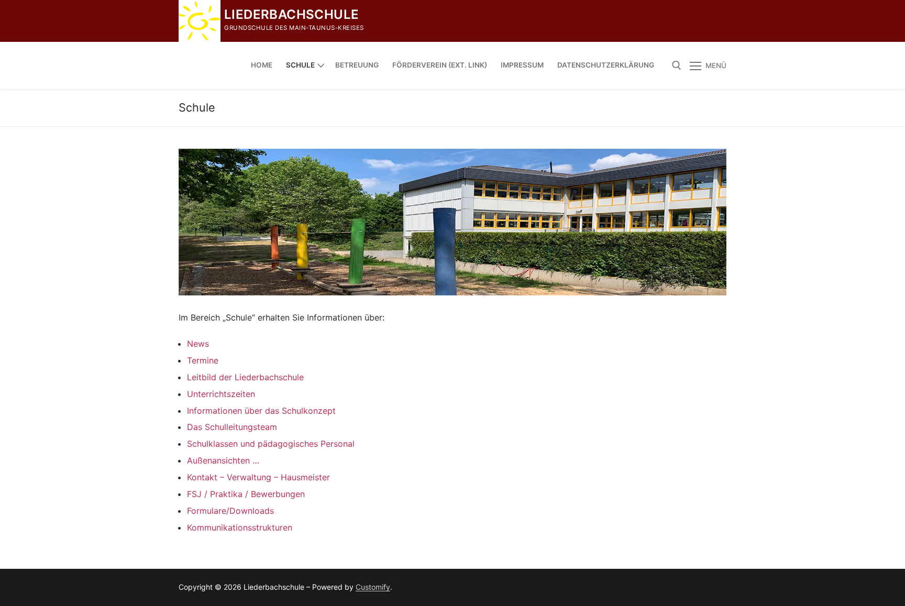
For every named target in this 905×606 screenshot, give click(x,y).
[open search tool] (676, 65)
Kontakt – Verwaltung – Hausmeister (258, 477)
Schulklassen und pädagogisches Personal (271, 443)
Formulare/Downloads (230, 510)
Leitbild (203, 377)
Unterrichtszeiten (221, 394)
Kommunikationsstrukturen (239, 527)
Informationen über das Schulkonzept (261, 410)
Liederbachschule (291, 14)
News (198, 343)
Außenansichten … (223, 460)
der (227, 377)
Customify (373, 586)
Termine (202, 360)
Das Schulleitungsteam (232, 427)
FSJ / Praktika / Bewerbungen (246, 494)
